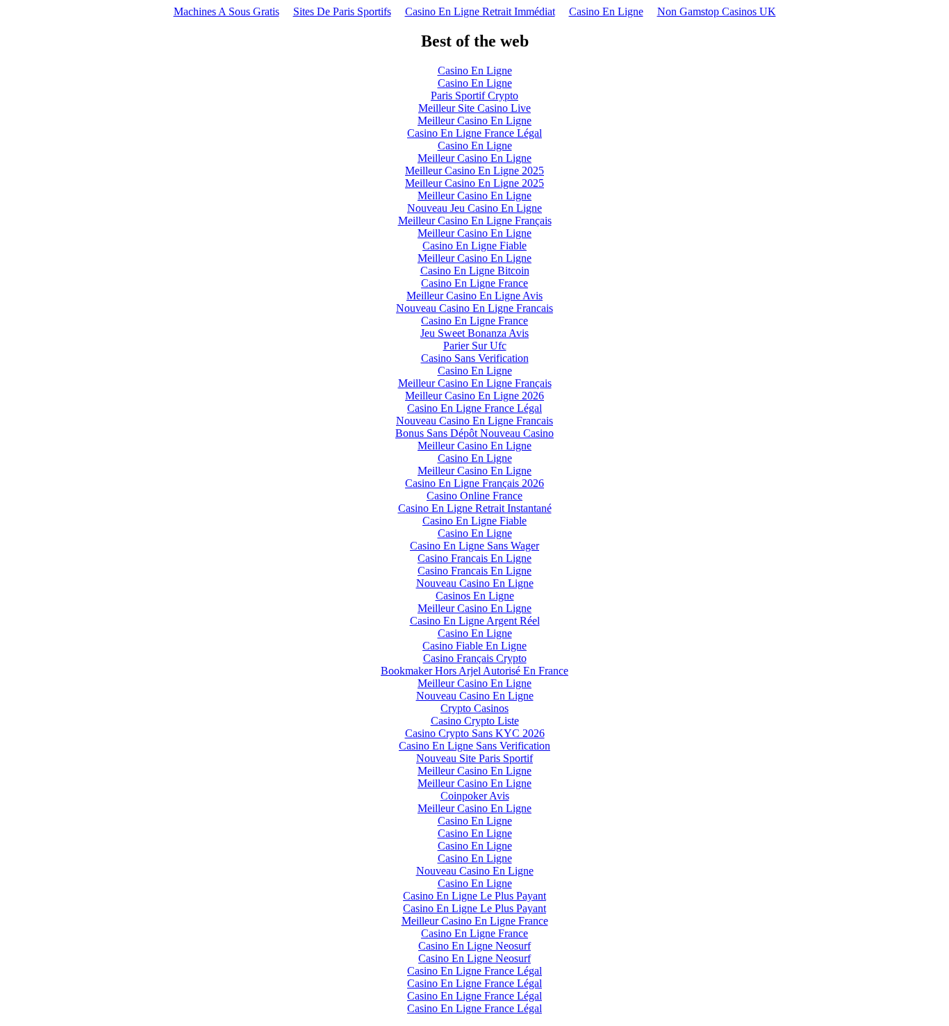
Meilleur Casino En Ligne (474, 120)
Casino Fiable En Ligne (474, 646)
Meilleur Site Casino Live (474, 108)
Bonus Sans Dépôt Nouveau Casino (474, 433)
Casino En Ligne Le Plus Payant (474, 896)
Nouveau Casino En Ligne (475, 583)
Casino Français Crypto (475, 658)
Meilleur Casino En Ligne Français (475, 220)
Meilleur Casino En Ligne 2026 (474, 396)
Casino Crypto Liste (475, 721)
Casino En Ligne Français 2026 (474, 483)
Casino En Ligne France (474, 283)
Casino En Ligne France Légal (474, 133)
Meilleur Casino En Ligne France (475, 921)
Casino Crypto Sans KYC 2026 (475, 733)
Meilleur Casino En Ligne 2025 (474, 170)
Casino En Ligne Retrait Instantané (475, 508)
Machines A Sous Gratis (226, 11)
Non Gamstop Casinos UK (716, 11)
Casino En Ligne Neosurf (474, 946)
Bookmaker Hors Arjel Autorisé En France (474, 671)
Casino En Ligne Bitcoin (474, 270)
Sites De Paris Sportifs (342, 11)
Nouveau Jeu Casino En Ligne (474, 208)
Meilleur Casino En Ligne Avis (474, 295)
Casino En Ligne (606, 11)
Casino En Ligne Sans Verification (474, 746)
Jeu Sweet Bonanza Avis (474, 333)
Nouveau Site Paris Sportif (474, 758)
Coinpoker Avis (474, 796)
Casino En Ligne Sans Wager (474, 546)
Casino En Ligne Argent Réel (475, 621)
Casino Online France (474, 496)
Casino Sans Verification (475, 358)
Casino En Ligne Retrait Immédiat (480, 11)
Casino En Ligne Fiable (474, 245)
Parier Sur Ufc (474, 345)
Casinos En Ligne (475, 596)
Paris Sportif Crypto (474, 95)
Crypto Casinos (474, 708)
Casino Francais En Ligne (474, 558)
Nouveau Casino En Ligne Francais (474, 308)
